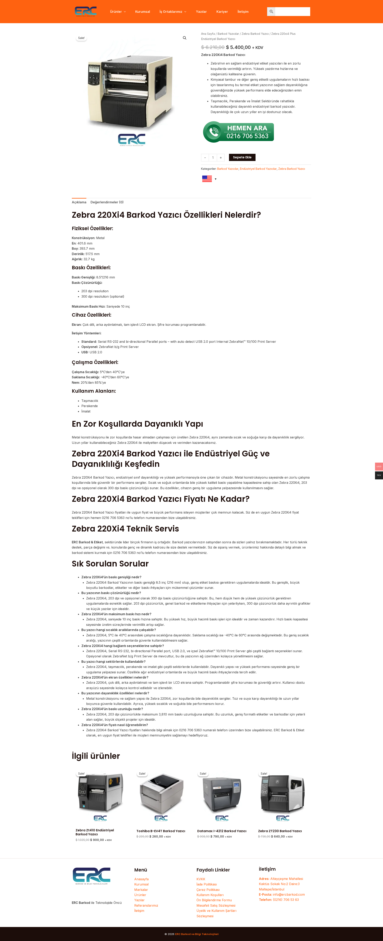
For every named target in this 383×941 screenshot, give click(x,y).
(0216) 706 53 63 (279, 900)
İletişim (139, 911)
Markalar (141, 890)
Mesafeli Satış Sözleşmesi (215, 905)
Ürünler (140, 895)
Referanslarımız (146, 905)
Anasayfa (141, 879)
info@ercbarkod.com (282, 894)
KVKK (200, 879)
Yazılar (139, 900)
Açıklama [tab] (79, 202)
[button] (124, 11)
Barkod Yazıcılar (228, 34)
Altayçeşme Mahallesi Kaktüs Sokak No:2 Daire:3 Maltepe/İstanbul (281, 884)
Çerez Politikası (208, 890)
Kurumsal (141, 884)
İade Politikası (206, 884)
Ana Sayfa (208, 34)
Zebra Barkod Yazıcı (255, 34)
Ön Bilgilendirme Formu (214, 900)
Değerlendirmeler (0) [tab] (107, 202)
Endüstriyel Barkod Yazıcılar (258, 168)
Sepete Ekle (242, 157)
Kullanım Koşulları (210, 895)
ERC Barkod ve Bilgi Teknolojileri (197, 934)
